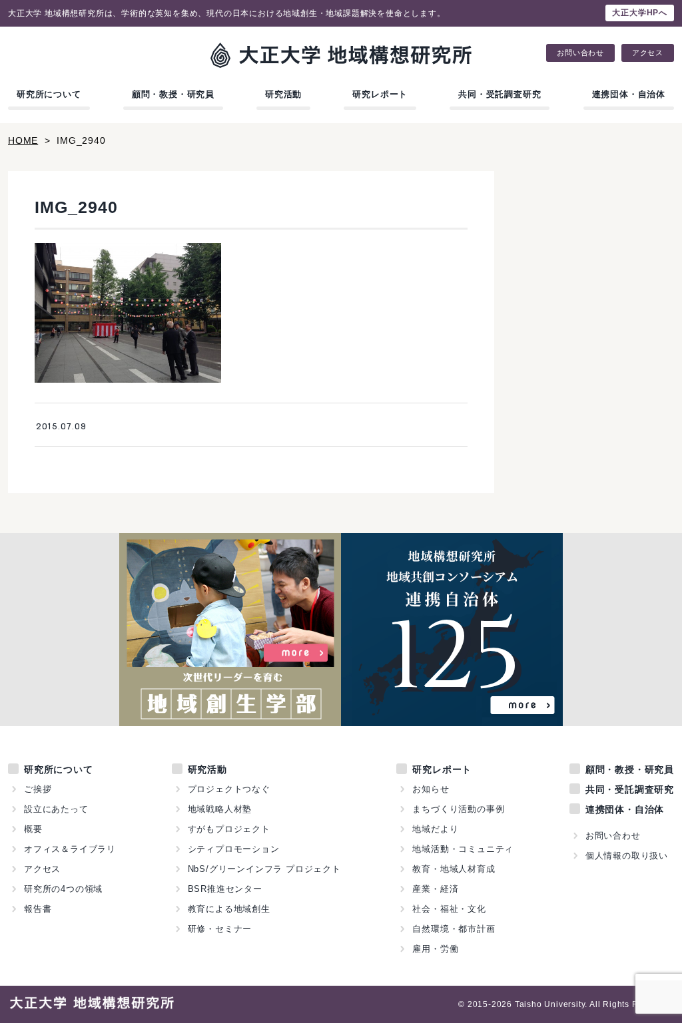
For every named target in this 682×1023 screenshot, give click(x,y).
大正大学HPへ (639, 12)
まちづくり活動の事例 (458, 809)
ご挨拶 (37, 789)
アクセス (647, 53)
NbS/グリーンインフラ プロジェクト (264, 869)
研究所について (49, 94)
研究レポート (380, 94)
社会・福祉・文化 (449, 909)
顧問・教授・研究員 (173, 94)
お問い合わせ (580, 53)
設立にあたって (56, 809)
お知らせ (430, 789)
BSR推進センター (225, 889)
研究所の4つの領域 (63, 889)
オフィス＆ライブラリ (70, 849)
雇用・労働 (435, 949)
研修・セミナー (220, 929)
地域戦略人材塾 (220, 809)
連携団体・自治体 (628, 94)
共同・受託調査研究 (499, 94)
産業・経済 (435, 889)
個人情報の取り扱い (626, 856)
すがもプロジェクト (229, 829)
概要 (33, 829)
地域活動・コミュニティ (462, 849)
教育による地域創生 (229, 909)
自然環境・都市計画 (453, 929)
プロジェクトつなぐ (229, 789)
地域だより (435, 829)
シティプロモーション (234, 849)
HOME (23, 140)
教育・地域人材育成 (453, 869)
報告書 (37, 909)
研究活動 (283, 94)
